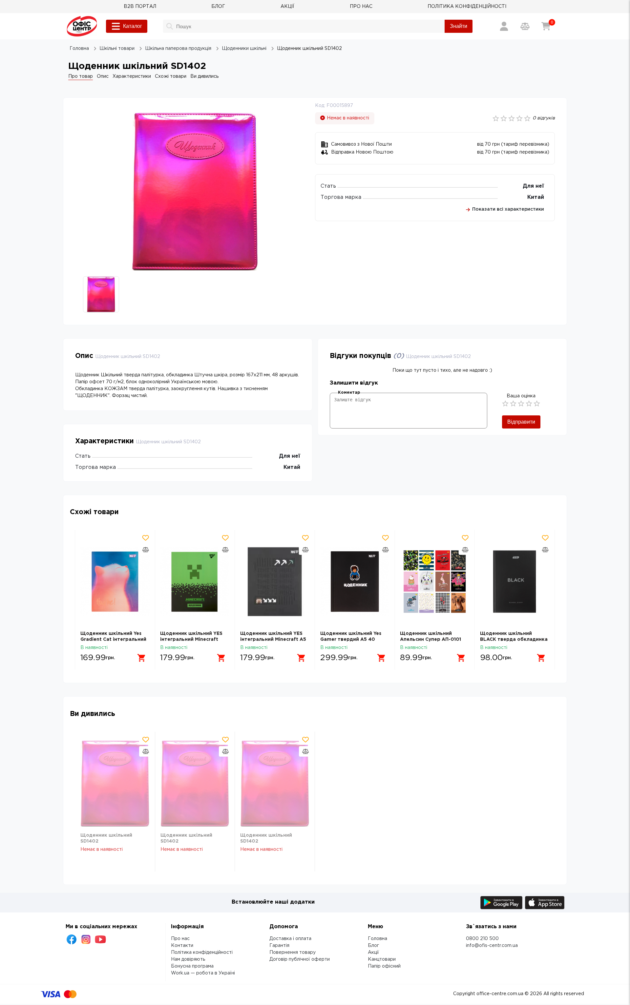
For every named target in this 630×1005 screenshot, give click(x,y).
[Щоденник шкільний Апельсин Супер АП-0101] (434, 581)
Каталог (132, 26)
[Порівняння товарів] (525, 26)
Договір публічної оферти (299, 959)
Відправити (521, 422)
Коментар (349, 392)
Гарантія (279, 946)
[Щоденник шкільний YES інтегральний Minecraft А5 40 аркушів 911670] (274, 581)
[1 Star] (505, 404)
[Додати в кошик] (141, 657)
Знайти (458, 26)
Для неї (533, 186)
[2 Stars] (513, 404)
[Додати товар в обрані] (145, 538)
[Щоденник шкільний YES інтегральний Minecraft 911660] (194, 581)
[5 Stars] (537, 404)
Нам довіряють (188, 959)
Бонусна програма (192, 966)
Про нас (180, 939)
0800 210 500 (482, 939)
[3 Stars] (521, 404)
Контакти (182, 946)
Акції (373, 952)
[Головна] (82, 26)
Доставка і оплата (290, 939)
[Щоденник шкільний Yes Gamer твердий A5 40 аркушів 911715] (354, 581)
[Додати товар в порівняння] (145, 549)
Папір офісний (384, 966)
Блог (373, 946)
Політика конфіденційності (202, 952)
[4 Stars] (529, 404)
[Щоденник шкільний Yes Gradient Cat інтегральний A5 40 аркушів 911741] (115, 581)
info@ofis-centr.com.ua (492, 946)
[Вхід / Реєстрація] (504, 26)
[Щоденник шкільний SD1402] (115, 783)
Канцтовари (382, 959)
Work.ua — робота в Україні (203, 973)
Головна (377, 939)
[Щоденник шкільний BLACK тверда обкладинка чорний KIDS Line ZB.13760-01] (514, 581)
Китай (535, 197)
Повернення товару (292, 952)
